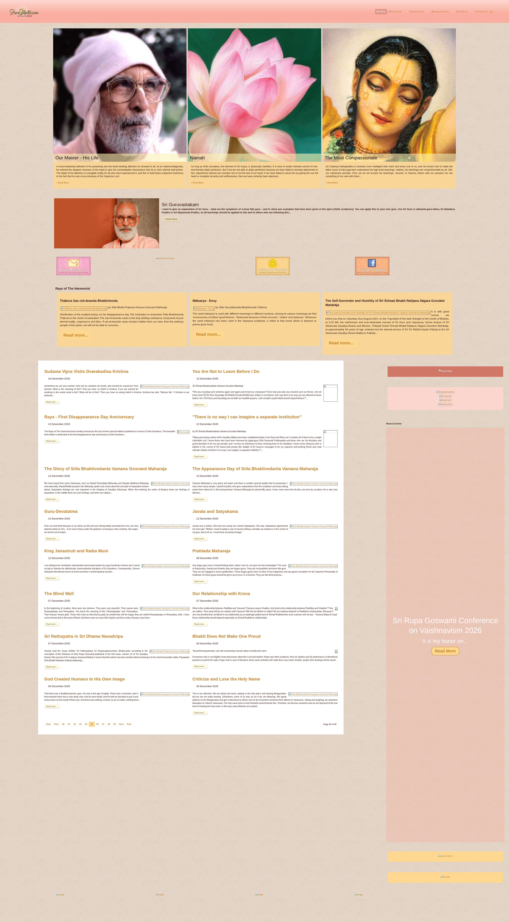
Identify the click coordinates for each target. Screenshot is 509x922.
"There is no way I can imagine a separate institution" (247, 416)
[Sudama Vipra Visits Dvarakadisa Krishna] (165, 386)
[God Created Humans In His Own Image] (165, 694)
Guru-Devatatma (61, 511)
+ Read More (62, 183)
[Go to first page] (48, 724)
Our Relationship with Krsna (221, 593)
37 (103, 724)
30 (63, 724)
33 (80, 724)
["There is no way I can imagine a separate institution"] (330, 438)
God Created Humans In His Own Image (84, 679)
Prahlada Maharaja (211, 550)
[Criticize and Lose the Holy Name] (313, 694)
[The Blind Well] (165, 609)
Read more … (52, 402)
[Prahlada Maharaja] (313, 566)
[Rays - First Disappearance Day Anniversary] (183, 432)
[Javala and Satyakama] (313, 526)
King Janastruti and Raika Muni (76, 550)
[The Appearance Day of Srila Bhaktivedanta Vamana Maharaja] (313, 484)
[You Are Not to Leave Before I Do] (330, 393)
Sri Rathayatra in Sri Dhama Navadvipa (83, 636)
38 (109, 724)
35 (92, 724)
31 (69, 724)
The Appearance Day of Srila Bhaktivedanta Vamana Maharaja (255, 468)
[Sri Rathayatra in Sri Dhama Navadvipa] (169, 651)
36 (97, 724)
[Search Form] (502, 11)
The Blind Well (59, 593)
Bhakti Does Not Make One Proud (226, 636)
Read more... (75, 335)
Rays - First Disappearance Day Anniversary (89, 416)
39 (114, 724)
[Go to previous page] (56, 724)
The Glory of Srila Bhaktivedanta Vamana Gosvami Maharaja (105, 468)
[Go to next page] (121, 724)
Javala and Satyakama (215, 511)
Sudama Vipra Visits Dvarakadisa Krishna (86, 371)
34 (86, 724)
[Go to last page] (129, 724)
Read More (445, 651)
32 (74, 724)
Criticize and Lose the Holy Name (226, 679)
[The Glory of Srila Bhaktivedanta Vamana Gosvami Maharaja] (170, 484)
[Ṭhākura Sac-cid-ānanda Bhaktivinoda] (84, 308)
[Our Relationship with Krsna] (336, 609)
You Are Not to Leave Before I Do (225, 371)
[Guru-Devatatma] (165, 526)
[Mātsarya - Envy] (204, 308)
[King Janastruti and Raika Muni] (165, 566)
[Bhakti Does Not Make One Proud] (336, 651)
